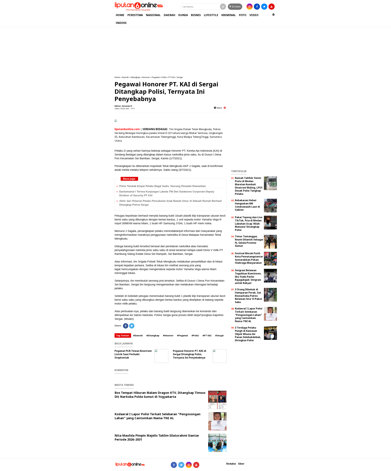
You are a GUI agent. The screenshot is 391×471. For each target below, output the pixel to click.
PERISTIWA (135, 15)
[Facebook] (125, 326)
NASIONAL (153, 15)
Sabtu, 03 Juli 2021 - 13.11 (125, 108)
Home (117, 77)
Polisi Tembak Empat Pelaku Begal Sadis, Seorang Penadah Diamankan (162, 186)
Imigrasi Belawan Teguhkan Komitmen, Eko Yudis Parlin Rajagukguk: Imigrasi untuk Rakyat (248, 277)
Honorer (146, 77)
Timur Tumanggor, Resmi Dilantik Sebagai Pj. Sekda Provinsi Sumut (249, 241)
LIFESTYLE (211, 15)
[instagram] (250, 7)
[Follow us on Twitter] (181, 465)
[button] (273, 13)
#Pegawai (182, 335)
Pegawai (156, 77)
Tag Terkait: (123, 335)
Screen (236, 6)
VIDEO (253, 15)
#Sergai (219, 335)
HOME (120, 15)
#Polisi (195, 335)
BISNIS (196, 15)
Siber (241, 463)
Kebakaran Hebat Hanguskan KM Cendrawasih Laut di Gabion (247, 205)
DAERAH (169, 15)
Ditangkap (135, 77)
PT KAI (171, 77)
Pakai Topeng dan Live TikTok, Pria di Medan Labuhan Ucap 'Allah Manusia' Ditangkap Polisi (248, 224)
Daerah (125, 77)
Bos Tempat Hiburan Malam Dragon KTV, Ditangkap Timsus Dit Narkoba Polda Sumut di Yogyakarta (160, 395)
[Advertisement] (195, 51)
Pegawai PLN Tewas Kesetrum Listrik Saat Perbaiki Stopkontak (133, 354)
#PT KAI (207, 335)
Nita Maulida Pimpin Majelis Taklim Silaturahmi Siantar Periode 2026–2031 (157, 437)
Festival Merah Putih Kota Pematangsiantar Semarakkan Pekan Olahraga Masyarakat (249, 258)
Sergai (180, 77)
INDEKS (121, 23)
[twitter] (264, 7)
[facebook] (257, 7)
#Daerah (138, 335)
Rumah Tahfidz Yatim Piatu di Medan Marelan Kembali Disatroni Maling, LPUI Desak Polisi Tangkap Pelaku (248, 186)
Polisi (164, 77)
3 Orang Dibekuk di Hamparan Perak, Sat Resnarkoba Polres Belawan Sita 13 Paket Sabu (248, 296)
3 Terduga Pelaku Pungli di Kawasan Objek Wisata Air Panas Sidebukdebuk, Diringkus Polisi (248, 334)
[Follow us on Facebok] (174, 465)
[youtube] (272, 7)
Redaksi (231, 463)
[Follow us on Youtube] (196, 465)
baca (219, 107)
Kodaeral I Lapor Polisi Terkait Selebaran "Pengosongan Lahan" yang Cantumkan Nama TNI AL (158, 416)
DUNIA (183, 15)
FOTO (242, 15)
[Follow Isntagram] (189, 465)
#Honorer (168, 335)
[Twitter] (131, 326)
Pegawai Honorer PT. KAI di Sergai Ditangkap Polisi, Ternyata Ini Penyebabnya (189, 354)
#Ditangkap (152, 335)
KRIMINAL (228, 15)
